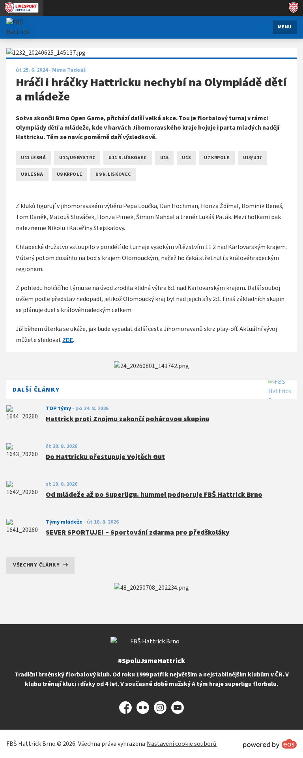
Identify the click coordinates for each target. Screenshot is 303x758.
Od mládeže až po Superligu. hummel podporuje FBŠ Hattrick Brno (154, 495)
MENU (285, 27)
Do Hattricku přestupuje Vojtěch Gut (105, 457)
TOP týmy (58, 408)
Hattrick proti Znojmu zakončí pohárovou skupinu (127, 419)
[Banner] (151, 366)
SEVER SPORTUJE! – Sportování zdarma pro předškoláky (138, 532)
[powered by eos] (270, 744)
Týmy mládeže (64, 522)
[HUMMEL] (151, 588)
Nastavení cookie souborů (182, 743)
